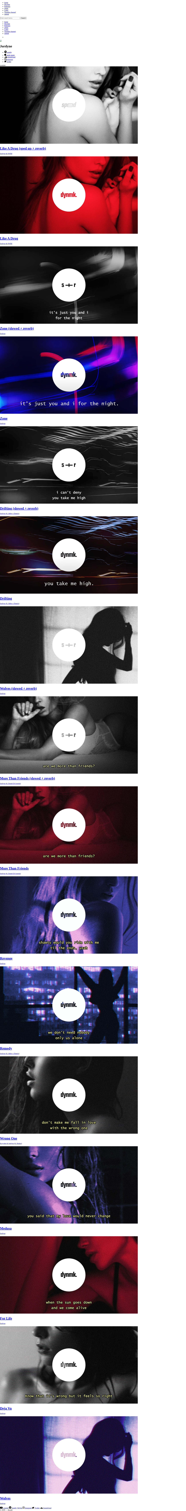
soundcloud (11, 57)
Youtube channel (10, 12)
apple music (10, 55)
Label (6, 10)
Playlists (7, 4)
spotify (9, 52)
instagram (9, 59)
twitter (8, 62)
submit (6, 14)
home (6, 3)
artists (6, 8)
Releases (7, 6)
